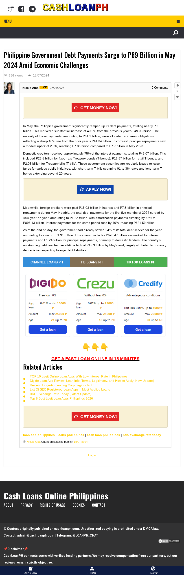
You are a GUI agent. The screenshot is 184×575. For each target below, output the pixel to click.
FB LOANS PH (92, 262)
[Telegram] (32, 9)
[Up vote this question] (177, 85)
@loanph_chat (85, 535)
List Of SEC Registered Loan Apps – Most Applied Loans (70, 389)
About (8, 505)
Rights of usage (52, 505)
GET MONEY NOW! (98, 108)
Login (92, 455)
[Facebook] (21, 9)
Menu (8, 21)
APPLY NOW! (98, 189)
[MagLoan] (10, 9)
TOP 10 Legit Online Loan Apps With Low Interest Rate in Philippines (78, 376)
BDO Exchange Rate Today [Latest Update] (60, 394)
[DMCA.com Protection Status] (169, 542)
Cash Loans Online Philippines (56, 495)
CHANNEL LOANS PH (47, 262)
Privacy (26, 505)
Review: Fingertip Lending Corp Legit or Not (61, 385)
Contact (98, 505)
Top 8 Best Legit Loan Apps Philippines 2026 (61, 398)
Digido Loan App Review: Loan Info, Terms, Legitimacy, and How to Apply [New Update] (92, 380)
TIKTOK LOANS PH (140, 262)
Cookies (78, 505)
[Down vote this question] (177, 97)
